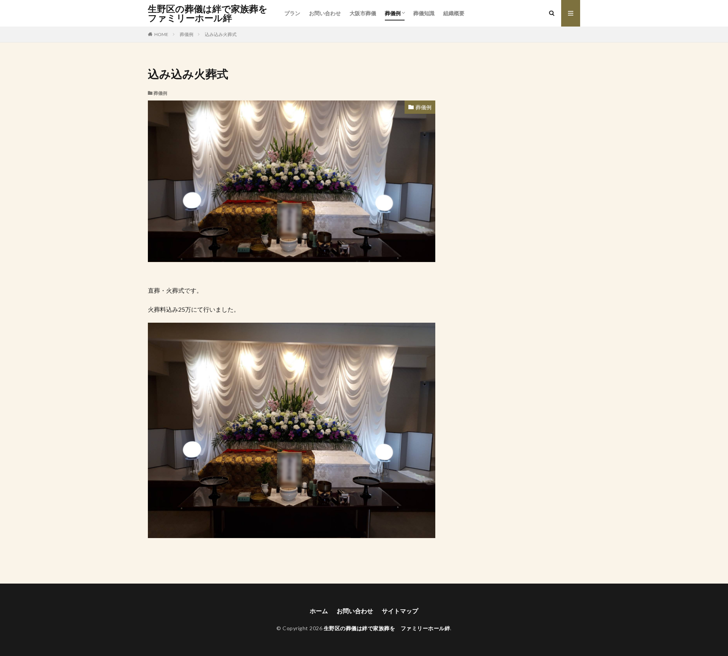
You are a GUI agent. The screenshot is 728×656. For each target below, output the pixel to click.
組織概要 (453, 13)
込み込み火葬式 (221, 34)
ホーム (319, 610)
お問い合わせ (325, 13)
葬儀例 (393, 13)
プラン (292, 13)
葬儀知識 (424, 13)
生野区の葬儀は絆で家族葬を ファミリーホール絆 (212, 13)
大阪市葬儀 (363, 13)
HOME (161, 34)
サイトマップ (400, 610)
